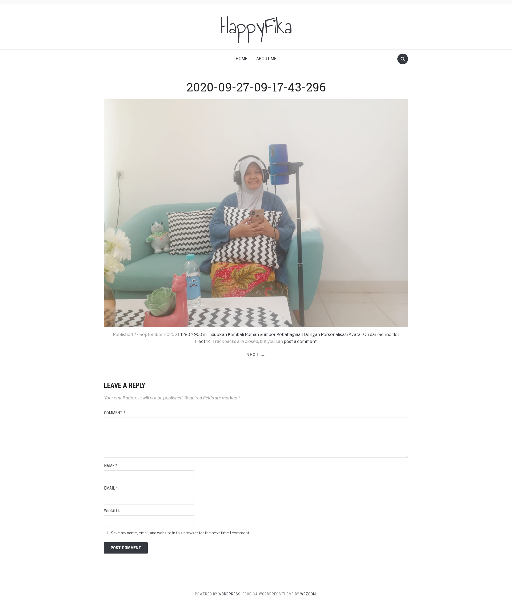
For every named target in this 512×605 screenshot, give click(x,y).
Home (241, 58)
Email (111, 488)
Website (112, 510)
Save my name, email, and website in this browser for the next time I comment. (180, 533)
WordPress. (230, 594)
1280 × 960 (191, 334)
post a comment (300, 341)
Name (110, 465)
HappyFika (256, 26)
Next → (256, 354)
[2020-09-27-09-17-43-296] (256, 212)
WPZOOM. (308, 594)
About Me (266, 58)
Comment (114, 412)
